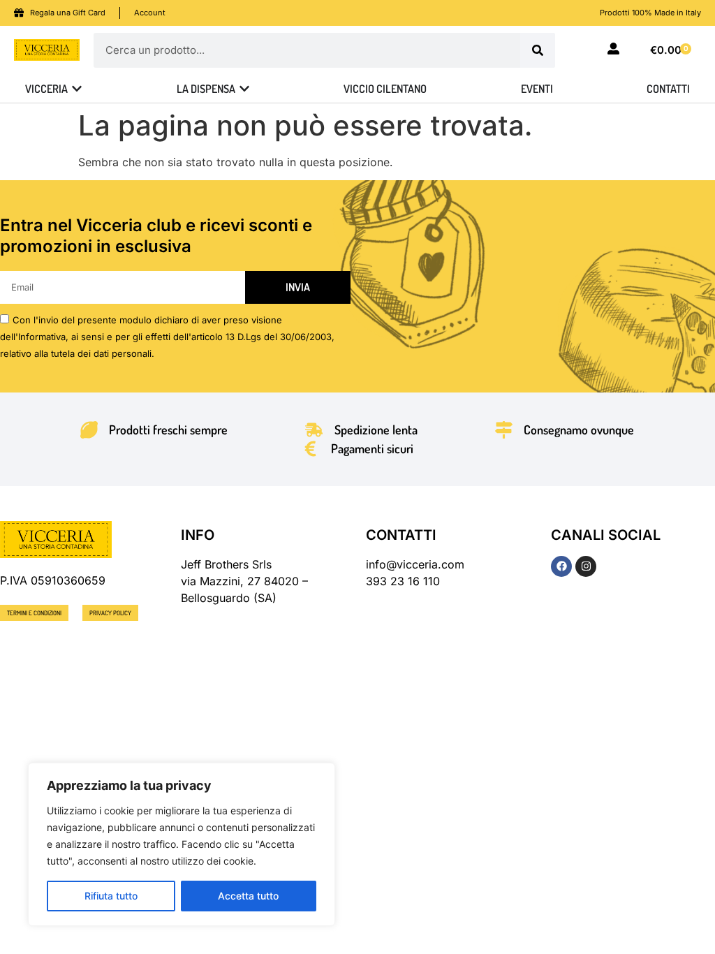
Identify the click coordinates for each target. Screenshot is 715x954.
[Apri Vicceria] (76, 88)
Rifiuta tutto (111, 896)
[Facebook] (561, 566)
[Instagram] (585, 566)
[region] (181, 844)
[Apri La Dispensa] (244, 88)
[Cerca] (537, 50)
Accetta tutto (248, 896)
